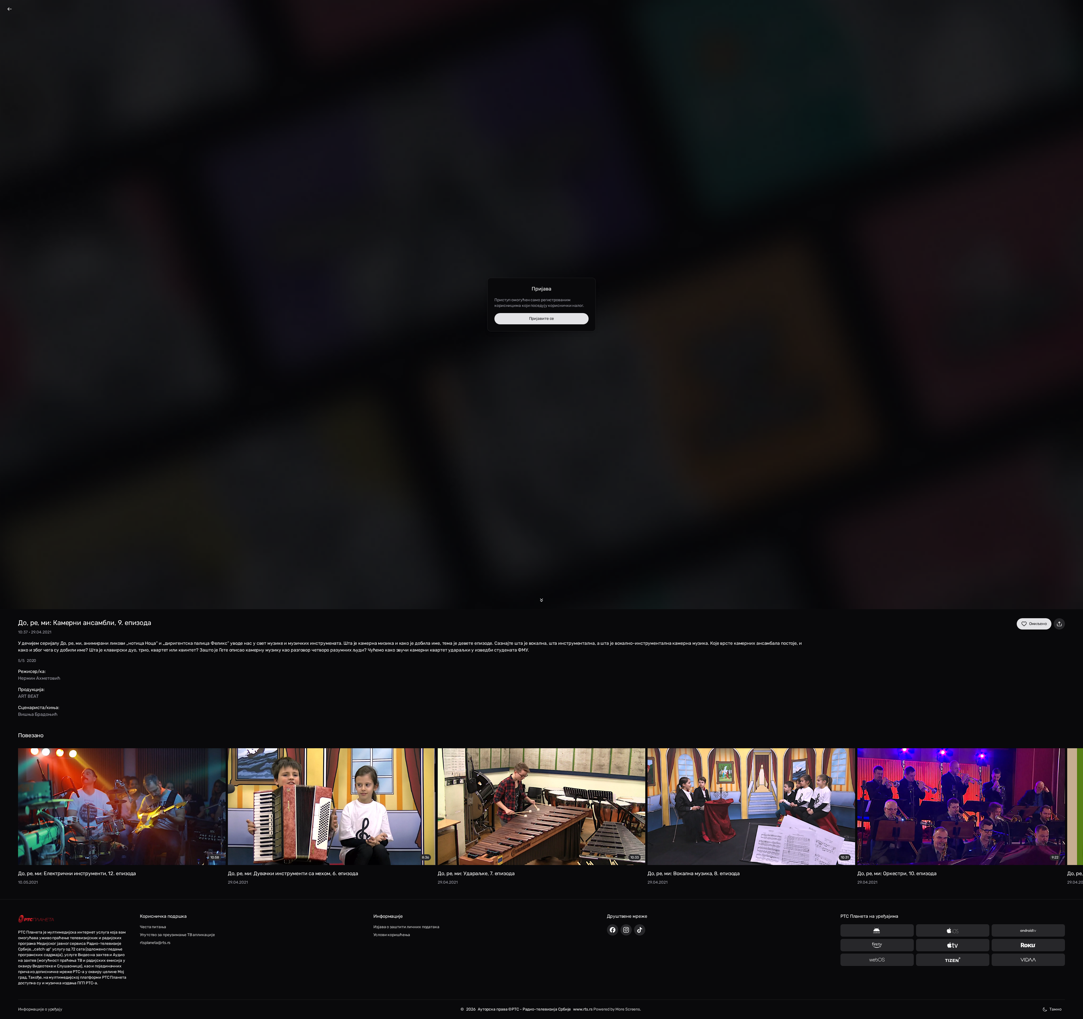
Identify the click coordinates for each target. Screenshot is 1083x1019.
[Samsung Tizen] (952, 960)
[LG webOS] (877, 960)
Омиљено (1038, 623)
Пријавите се (541, 318)
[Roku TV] (1028, 945)
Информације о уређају (40, 1009)
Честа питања (153, 927)
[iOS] (952, 930)
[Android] (877, 930)
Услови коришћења (391, 934)
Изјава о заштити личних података (406, 927)
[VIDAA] (1028, 960)
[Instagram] (626, 930)
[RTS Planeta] (36, 919)
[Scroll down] (541, 600)
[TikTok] (639, 930)
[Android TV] (1028, 930)
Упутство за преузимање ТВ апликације (177, 934)
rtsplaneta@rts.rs (155, 942)
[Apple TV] (952, 945)
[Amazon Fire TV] (877, 945)
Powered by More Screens (616, 1009)
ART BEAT (28, 696)
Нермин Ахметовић (39, 678)
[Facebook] (612, 930)
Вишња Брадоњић (38, 714)
